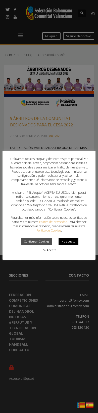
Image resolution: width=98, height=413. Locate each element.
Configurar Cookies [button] (36, 241)
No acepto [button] (68, 241)
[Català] (81, 404)
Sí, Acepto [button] (49, 250)
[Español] (90, 404)
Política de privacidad (53, 222)
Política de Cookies (48, 230)
